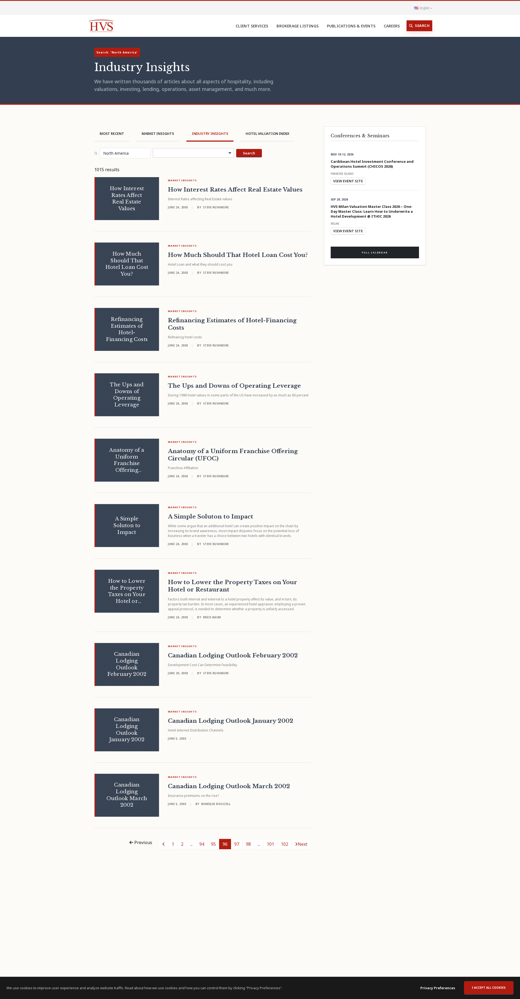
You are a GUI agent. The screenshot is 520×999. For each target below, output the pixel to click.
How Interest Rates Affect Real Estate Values (235, 189)
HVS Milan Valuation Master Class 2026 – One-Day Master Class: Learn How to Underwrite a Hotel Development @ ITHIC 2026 (372, 211)
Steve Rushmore (216, 207)
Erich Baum (212, 617)
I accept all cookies (489, 988)
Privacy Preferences (437, 987)
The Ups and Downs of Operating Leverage (234, 385)
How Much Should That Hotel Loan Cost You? (238, 255)
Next (302, 844)
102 (284, 844)
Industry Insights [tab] (210, 133)
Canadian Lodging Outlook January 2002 (230, 720)
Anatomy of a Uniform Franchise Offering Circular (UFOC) (233, 455)
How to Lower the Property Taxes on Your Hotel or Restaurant (232, 586)
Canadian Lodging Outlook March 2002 (229, 786)
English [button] (424, 8)
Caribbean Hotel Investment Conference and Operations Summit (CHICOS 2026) (372, 164)
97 (236, 844)
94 (201, 844)
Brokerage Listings (297, 25)
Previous (142, 842)
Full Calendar (375, 252)
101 (270, 844)
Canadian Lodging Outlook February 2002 (233, 655)
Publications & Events (351, 25)
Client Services (252, 25)
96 (225, 844)
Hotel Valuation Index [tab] (267, 133)
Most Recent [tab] (112, 133)
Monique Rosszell (215, 804)
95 (213, 844)
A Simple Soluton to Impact (210, 516)
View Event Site (348, 181)
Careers (392, 25)
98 (248, 844)
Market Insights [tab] (158, 133)
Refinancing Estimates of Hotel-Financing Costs (232, 324)
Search (422, 25)
